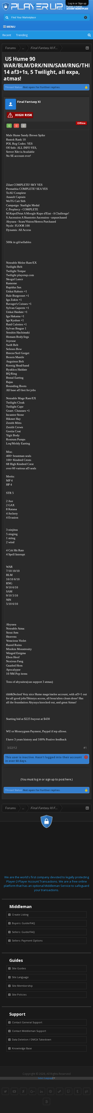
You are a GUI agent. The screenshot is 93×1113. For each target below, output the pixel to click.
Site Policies (19, 994)
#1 (85, 747)
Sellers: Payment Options (27, 940)
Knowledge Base (22, 1048)
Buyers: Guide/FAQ (23, 923)
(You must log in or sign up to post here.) (46, 779)
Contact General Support (27, 1022)
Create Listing (20, 914)
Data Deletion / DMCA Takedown (31, 1039)
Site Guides (19, 968)
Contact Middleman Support (29, 1031)
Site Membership (22, 985)
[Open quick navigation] (87, 48)
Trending (22, 35)
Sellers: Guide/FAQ (23, 932)
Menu (10, 27)
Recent (6, 35)
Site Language (20, 977)
